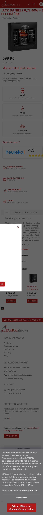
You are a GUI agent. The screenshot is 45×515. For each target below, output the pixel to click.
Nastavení (21, 497)
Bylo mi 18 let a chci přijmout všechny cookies (21, 508)
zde (35, 490)
